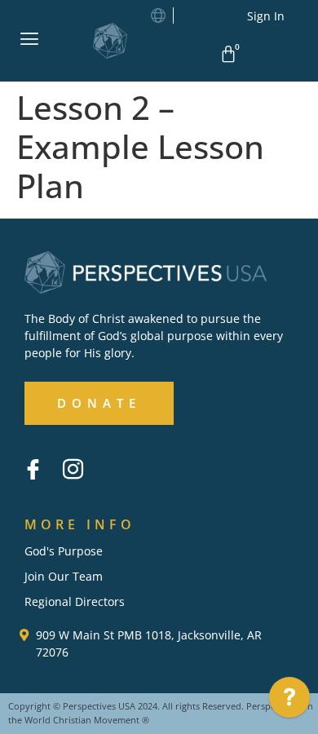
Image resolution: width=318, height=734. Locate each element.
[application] (289, 701)
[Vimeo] (112, 457)
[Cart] (231, 54)
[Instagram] (72, 470)
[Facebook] (32, 470)
